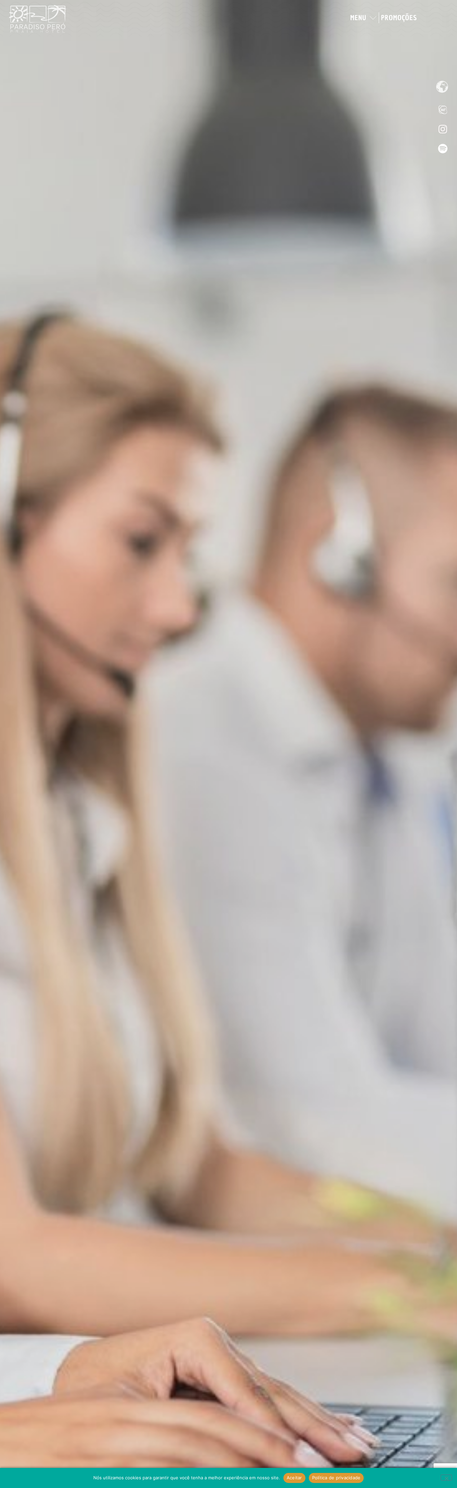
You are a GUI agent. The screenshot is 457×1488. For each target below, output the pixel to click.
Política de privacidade (336, 1477)
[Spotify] (442, 148)
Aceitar (294, 1477)
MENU (358, 17)
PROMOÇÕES (399, 17)
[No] (446, 1478)
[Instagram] (442, 129)
